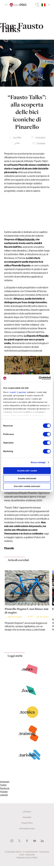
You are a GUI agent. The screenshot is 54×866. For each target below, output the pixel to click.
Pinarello (43, 335)
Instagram (4, 781)
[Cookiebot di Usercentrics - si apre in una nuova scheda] (39, 378)
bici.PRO (17, 137)
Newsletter (27, 817)
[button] (21, 643)
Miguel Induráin (25, 239)
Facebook (4, 788)
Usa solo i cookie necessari (27, 486)
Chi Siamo (27, 811)
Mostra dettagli (38, 462)
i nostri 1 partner (17, 392)
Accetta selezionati (27, 478)
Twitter (3, 785)
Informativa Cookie (27, 828)
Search (37, 5)
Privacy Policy (27, 823)
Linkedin (4, 794)
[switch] (47, 434)
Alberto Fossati (15, 616)
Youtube (4, 791)
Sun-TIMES (32, 857)
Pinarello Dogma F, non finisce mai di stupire (26, 610)
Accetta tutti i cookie (27, 470)
